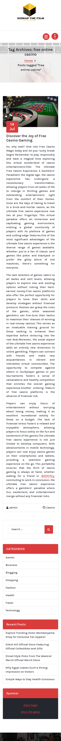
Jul (12, 126)
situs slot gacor (30, 711)
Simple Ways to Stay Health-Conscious (30, 679)
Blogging (11, 572)
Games (10, 557)
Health (10, 595)
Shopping (12, 580)
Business (11, 565)
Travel (9, 602)
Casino (50, 507)
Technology (13, 610)
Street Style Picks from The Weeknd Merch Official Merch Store (29, 658)
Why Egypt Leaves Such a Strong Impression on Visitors (26, 669)
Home (28, 61)
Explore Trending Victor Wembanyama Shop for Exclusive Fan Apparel (30, 635)
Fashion (11, 587)
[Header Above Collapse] (55, 36)
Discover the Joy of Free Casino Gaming (26, 138)
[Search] (49, 529)
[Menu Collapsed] (46, 36)
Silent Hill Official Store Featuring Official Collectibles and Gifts (27, 646)
